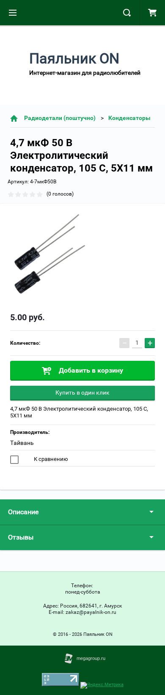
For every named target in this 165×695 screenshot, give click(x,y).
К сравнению (50, 459)
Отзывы (20, 537)
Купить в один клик (82, 392)
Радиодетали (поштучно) (60, 117)
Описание (23, 512)
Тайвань (22, 442)
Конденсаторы (129, 117)
